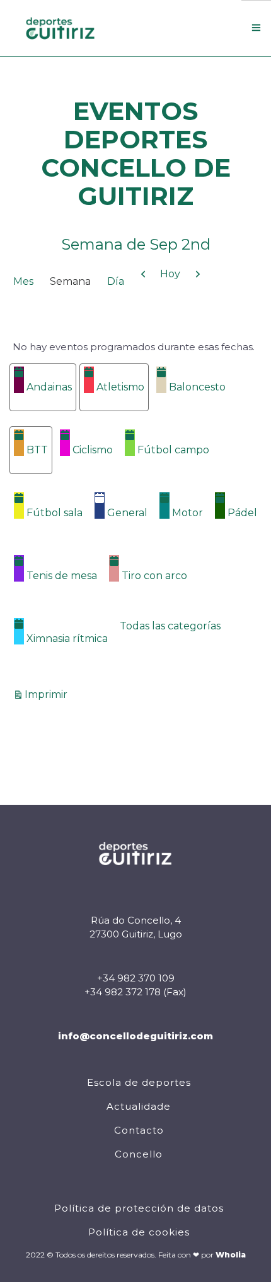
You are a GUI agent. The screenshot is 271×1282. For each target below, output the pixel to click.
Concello (139, 1154)
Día (115, 281)
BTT (37, 450)
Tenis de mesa (61, 576)
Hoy (170, 274)
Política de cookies (139, 1232)
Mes (23, 281)
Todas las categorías (170, 626)
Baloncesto (197, 387)
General (127, 513)
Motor (187, 513)
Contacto (139, 1130)
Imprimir (48, 694)
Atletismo (120, 387)
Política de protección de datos (139, 1208)
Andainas (49, 387)
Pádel (242, 513)
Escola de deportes (139, 1082)
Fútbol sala (54, 513)
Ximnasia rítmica (67, 638)
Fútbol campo (173, 450)
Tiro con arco (154, 576)
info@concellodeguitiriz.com (135, 1036)
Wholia (231, 1254)
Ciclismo (92, 450)
